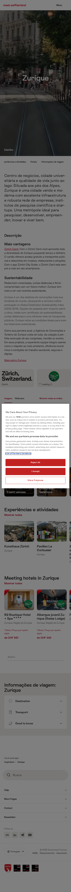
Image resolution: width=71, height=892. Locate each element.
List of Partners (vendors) (18, 454)
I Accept (35, 471)
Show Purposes (35, 480)
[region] (35, 446)
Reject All (35, 463)
